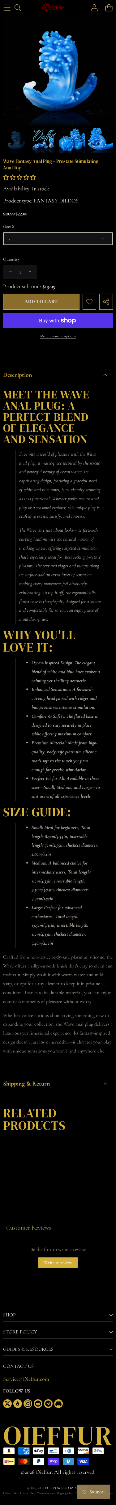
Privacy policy (27, 1493)
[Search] (18, 8)
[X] (7, 1403)
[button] (109, 8)
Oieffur (45, 1488)
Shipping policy (65, 1493)
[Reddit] (38, 1403)
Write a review (58, 1263)
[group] (16, 140)
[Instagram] (28, 1403)
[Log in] (94, 8)
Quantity (11, 259)
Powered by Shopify (70, 1488)
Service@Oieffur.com (26, 1378)
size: (9, 226)
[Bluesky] (17, 1403)
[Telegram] (48, 1403)
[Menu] (7, 8)
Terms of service (46, 1493)
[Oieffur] (57, 7)
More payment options (58, 336)
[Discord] (58, 1403)
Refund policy (10, 1493)
